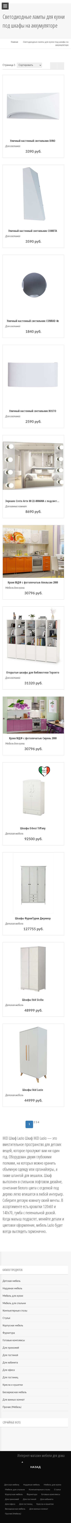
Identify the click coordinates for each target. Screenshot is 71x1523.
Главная (14, 42)
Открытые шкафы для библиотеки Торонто (32, 672)
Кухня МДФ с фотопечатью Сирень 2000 (33, 738)
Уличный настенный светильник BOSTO (32, 411)
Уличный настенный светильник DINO (32, 141)
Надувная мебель (12, 1288)
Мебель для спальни (14, 1303)
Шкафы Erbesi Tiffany (32, 828)
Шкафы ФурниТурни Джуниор (33, 918)
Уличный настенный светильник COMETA (32, 231)
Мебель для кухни (14, 588)
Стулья (6, 1318)
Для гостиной (12, 146)
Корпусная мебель (13, 1325)
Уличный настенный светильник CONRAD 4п (33, 321)
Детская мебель (14, 834)
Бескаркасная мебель (15, 1392)
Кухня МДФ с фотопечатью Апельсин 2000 (33, 582)
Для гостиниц (10, 1377)
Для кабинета (10, 1363)
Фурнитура (9, 1333)
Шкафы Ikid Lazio (32, 1090)
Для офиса (9, 1370)
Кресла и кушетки (13, 1385)
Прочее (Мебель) (12, 1407)
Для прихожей (11, 1348)
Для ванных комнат (16, 506)
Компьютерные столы (15, 1311)
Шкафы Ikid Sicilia (32, 1000)
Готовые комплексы (14, 1340)
